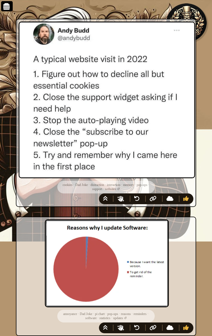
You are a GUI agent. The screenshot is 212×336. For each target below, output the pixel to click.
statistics (104, 318)
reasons (126, 314)
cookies (68, 185)
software (91, 318)
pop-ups (142, 185)
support (97, 189)
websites (110, 189)
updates (118, 318)
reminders (140, 314)
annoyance (70, 314)
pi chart (100, 314)
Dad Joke (81, 185)
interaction (113, 185)
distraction (97, 185)
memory (128, 185)
